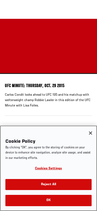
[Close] (90, 133)
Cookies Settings (48, 168)
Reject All (48, 184)
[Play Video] (49, 46)
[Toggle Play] (11, 77)
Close (87, 29)
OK (48, 200)
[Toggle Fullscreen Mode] (86, 77)
